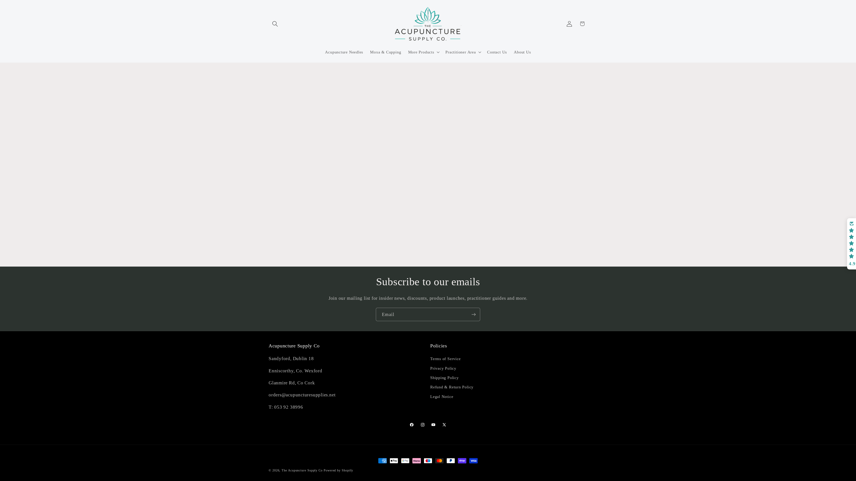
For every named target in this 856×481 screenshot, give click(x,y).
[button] (275, 23)
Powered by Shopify (338, 470)
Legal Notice (441, 396)
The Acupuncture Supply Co (302, 470)
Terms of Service (445, 359)
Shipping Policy (444, 377)
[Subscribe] (473, 314)
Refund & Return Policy (451, 387)
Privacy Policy (443, 368)
